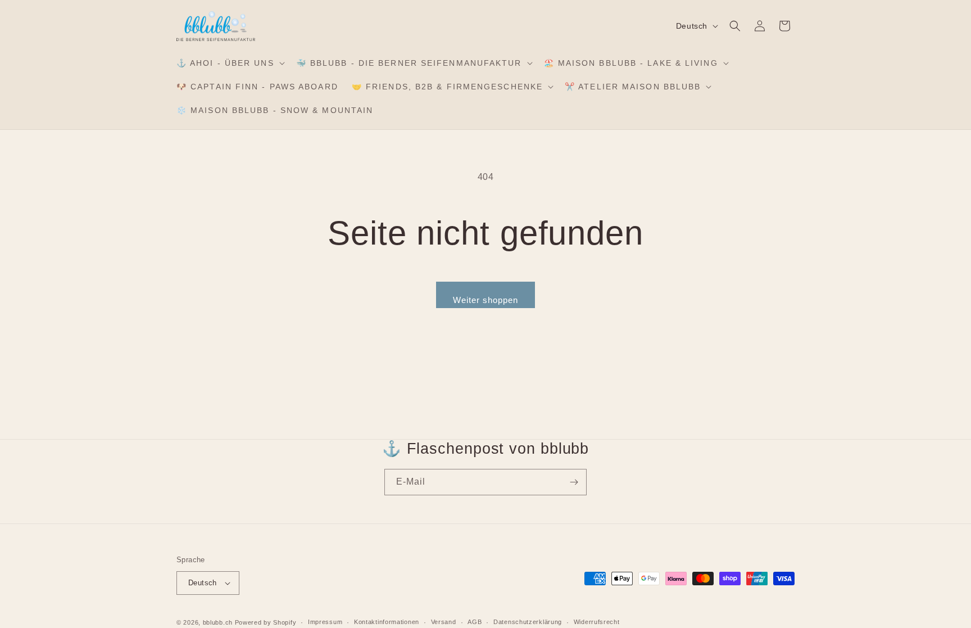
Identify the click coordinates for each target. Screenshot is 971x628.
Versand (443, 621)
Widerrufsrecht (597, 621)
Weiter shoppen (485, 300)
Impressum (325, 621)
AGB (475, 621)
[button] (229, 63)
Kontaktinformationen (386, 621)
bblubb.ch (218, 622)
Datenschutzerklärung (527, 621)
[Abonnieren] (573, 482)
